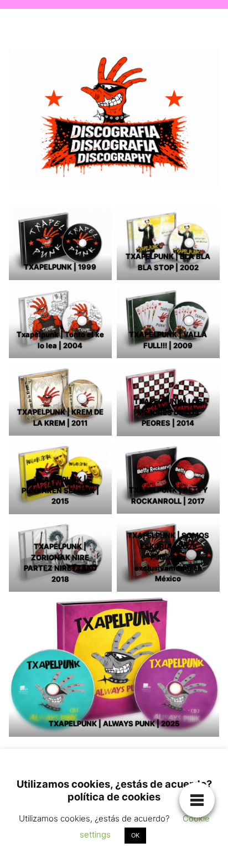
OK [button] (135, 835)
